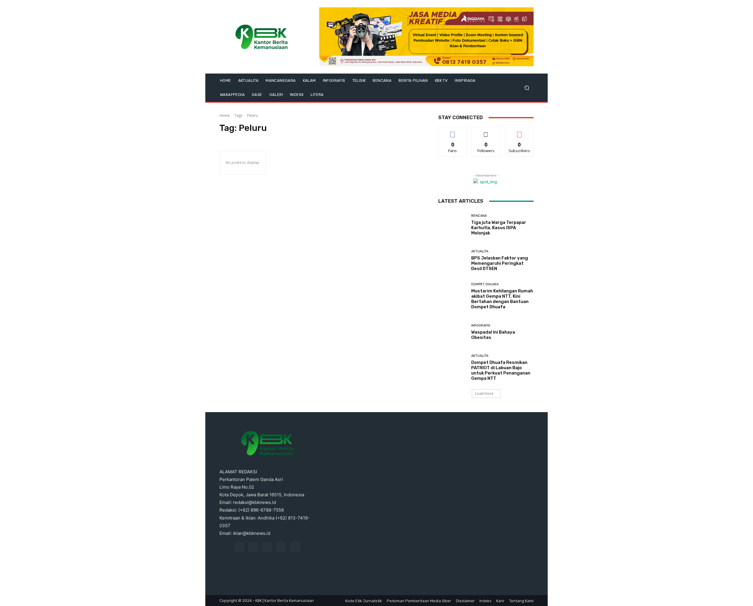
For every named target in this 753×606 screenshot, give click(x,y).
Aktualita (479, 251)
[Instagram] (253, 547)
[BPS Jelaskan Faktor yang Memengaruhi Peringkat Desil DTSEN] (452, 260)
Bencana (479, 215)
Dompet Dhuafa (485, 284)
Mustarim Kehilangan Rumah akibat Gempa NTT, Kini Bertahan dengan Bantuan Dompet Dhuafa (502, 298)
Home (224, 115)
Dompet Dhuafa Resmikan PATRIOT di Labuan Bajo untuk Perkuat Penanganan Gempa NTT (500, 370)
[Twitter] (295, 547)
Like (452, 131)
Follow (486, 131)
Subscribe (519, 131)
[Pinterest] (267, 547)
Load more (484, 393)
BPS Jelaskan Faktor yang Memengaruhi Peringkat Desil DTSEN (499, 263)
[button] (527, 88)
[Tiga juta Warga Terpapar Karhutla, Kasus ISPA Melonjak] (452, 225)
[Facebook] (239, 547)
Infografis (480, 325)
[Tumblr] (281, 547)
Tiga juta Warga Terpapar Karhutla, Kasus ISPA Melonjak (498, 228)
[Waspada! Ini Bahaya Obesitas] (452, 332)
